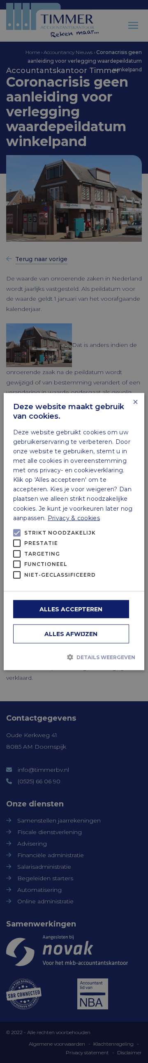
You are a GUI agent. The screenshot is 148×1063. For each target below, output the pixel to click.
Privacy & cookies (74, 517)
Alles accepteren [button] (70, 609)
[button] (74, 657)
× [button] (135, 402)
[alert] (74, 531)
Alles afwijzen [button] (70, 634)
